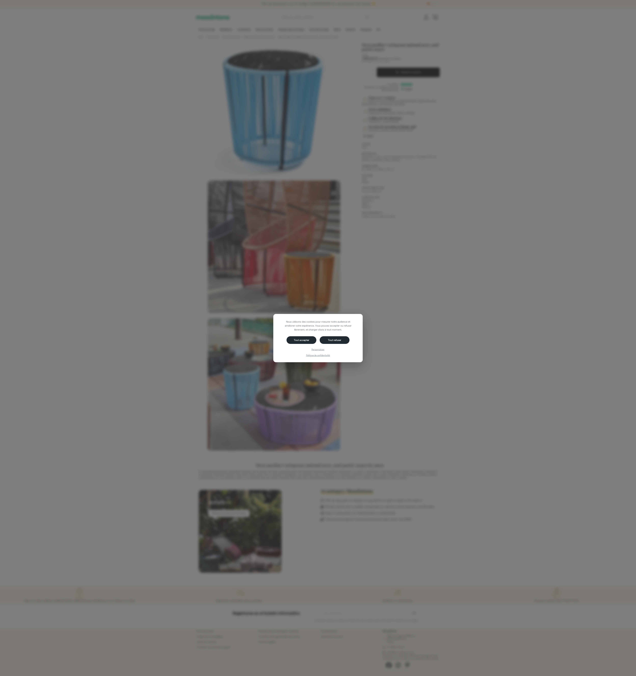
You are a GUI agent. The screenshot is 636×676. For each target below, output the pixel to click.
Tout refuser (334, 340)
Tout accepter (301, 340)
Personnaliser (318, 349)
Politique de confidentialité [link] (318, 355)
